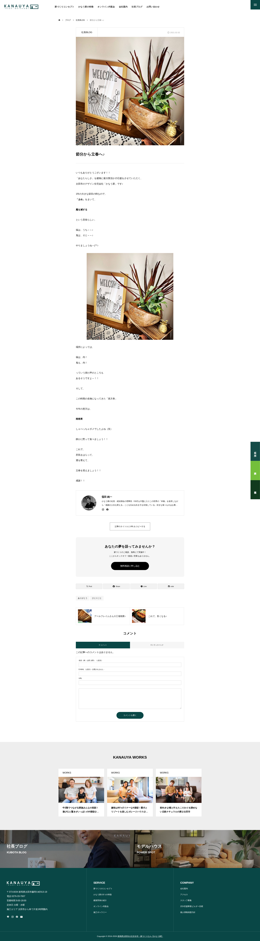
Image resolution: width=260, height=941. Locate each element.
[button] (58, 788)
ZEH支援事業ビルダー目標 (191, 906)
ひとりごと (97, 598)
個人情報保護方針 (187, 912)
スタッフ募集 (186, 900)
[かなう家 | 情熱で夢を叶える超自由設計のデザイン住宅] (21, 7)
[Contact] (21, 917)
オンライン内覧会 (106, 7)
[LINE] (8, 917)
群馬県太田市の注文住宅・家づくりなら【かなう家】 (140, 936)
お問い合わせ (153, 7)
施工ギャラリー (100, 912)
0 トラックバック (157, 645)
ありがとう (82, 598)
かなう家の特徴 (85, 7)
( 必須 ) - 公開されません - (91, 669)
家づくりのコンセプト (102, 888)
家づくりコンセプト (64, 7)
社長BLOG (86, 32)
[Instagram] (103, 509)
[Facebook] (107, 509)
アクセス (184, 894)
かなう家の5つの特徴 (102, 894)
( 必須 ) (90, 660)
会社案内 (123, 7)
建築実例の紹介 (100, 900)
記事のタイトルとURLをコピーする (130, 526)
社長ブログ (137, 7)
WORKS (67, 772)
